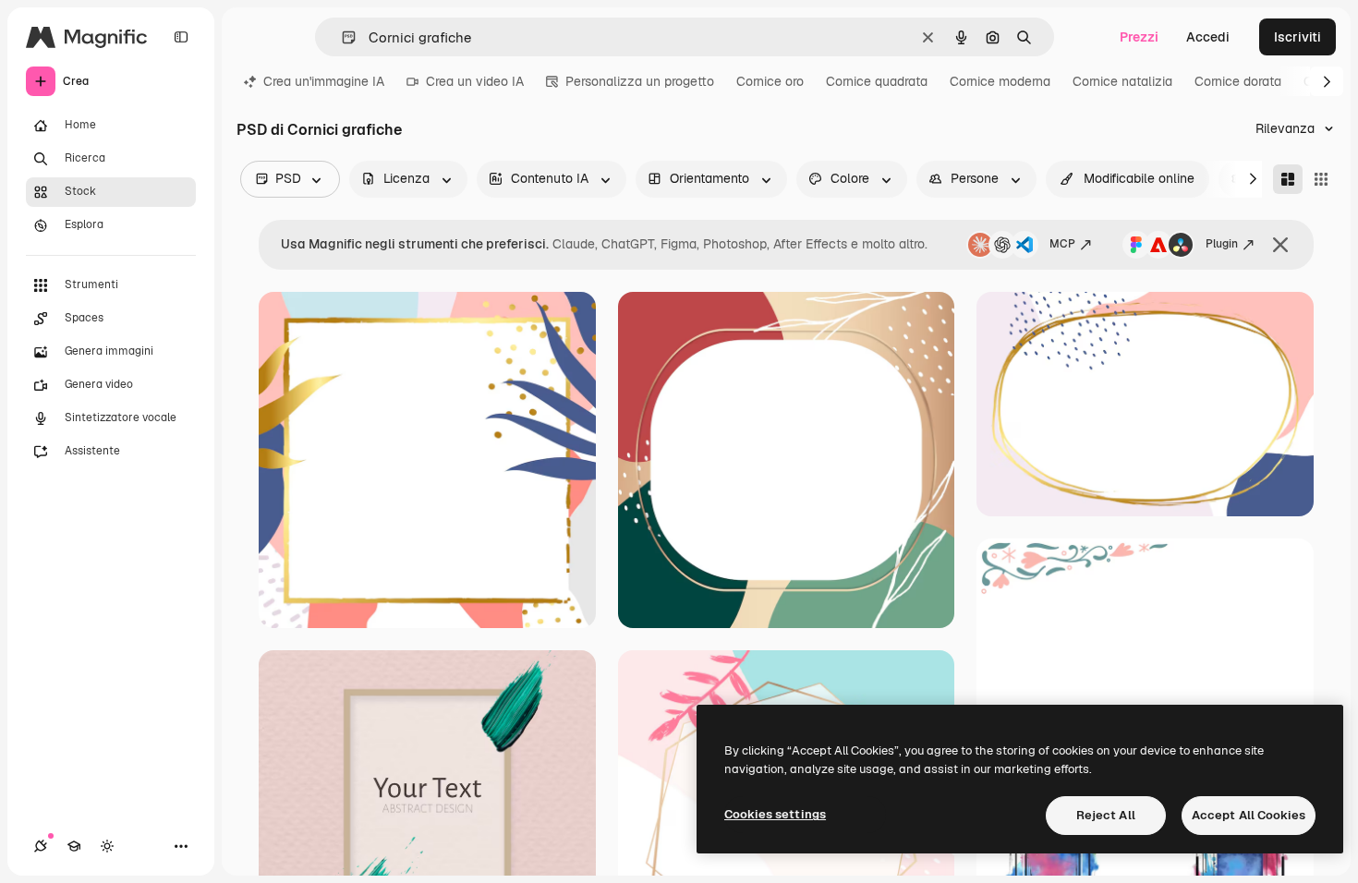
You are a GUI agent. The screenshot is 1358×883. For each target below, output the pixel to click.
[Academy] (74, 846)
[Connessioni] (40, 846)
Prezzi (1139, 37)
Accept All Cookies (1248, 815)
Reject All (1105, 815)
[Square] (1321, 179)
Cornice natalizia (1122, 81)
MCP (1062, 243)
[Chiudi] (1280, 245)
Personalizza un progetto (639, 81)
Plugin (1222, 243)
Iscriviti (1297, 37)
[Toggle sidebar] (181, 37)
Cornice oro (770, 81)
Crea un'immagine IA (323, 81)
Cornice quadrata (877, 81)
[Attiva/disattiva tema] (107, 846)
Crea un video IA (475, 81)
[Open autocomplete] (341, 37)
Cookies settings (775, 814)
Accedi (1208, 37)
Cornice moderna (1000, 81)
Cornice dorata (1237, 81)
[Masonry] (1288, 179)
